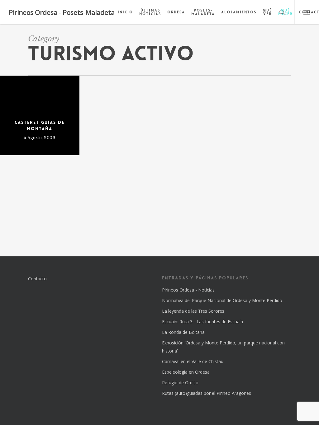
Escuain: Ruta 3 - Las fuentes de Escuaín (202, 322)
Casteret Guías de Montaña (39, 125)
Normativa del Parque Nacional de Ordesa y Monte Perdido (222, 300)
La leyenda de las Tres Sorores (193, 311)
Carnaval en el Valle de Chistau (192, 361)
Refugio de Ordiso (180, 382)
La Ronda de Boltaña (183, 332)
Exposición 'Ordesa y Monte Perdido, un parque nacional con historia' (223, 347)
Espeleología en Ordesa (186, 372)
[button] (306, 12)
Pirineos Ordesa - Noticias (188, 290)
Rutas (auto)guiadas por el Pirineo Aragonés (206, 393)
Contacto (37, 279)
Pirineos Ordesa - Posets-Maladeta (62, 12)
